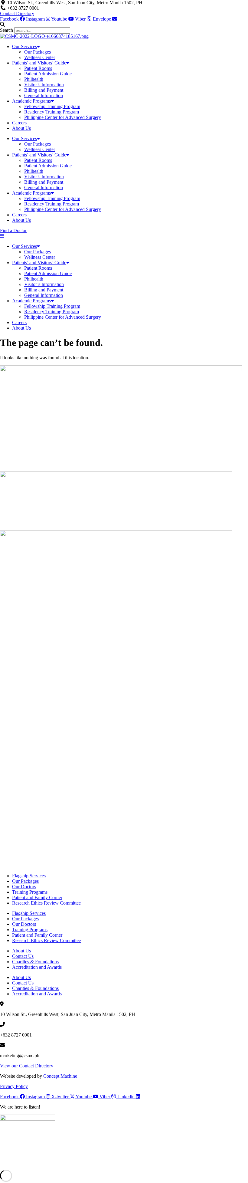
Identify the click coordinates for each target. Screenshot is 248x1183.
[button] (124, 24)
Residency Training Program (51, 111)
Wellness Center (39, 57)
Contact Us (23, 956)
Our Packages (37, 51)
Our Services (24, 46)
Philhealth (33, 79)
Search (6, 30)
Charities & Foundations (35, 961)
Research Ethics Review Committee (46, 902)
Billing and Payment (43, 90)
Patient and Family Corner (37, 897)
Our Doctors (24, 886)
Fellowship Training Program (52, 106)
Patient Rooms (38, 68)
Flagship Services (29, 875)
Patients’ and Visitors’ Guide (39, 62)
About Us (21, 128)
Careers (19, 122)
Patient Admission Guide (48, 73)
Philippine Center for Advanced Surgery (62, 117)
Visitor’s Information (44, 84)
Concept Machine (60, 1076)
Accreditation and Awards (37, 967)
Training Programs (29, 892)
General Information (43, 95)
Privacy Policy (14, 1086)
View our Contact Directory (26, 1065)
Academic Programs (31, 101)
